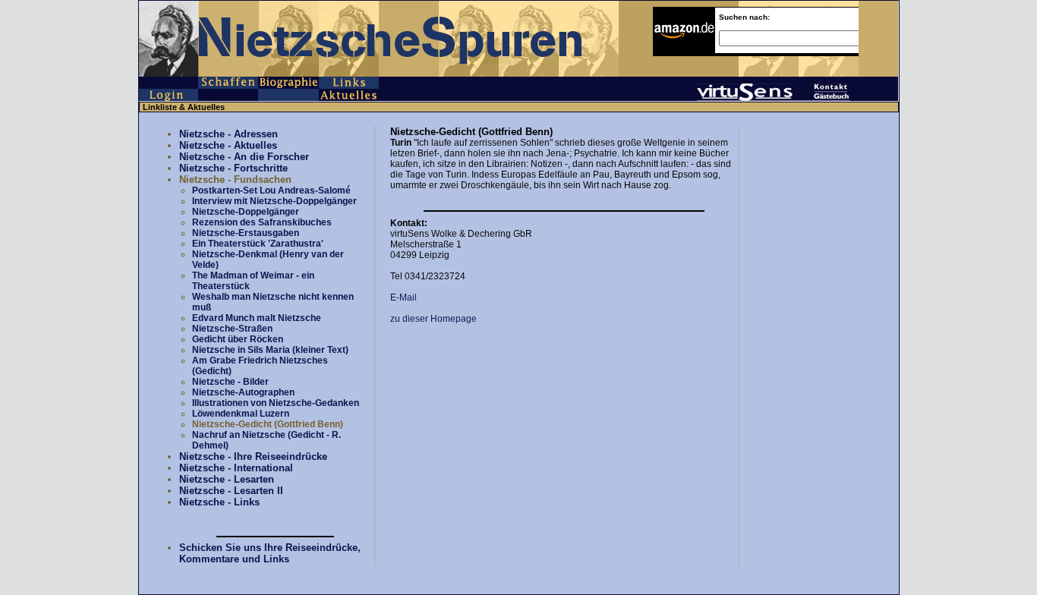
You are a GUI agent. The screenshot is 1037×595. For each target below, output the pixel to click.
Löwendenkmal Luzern (240, 413)
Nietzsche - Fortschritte (233, 168)
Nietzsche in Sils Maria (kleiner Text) (270, 350)
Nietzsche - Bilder (230, 381)
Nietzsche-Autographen (243, 392)
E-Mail (403, 297)
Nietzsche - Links (219, 502)
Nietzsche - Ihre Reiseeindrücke (253, 456)
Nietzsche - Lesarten (226, 479)
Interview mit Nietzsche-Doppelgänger (274, 201)
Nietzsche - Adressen (228, 134)
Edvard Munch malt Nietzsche (256, 318)
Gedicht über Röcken (237, 339)
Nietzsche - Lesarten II (231, 490)
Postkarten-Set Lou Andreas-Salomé (271, 190)
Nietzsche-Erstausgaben (245, 233)
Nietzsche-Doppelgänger (245, 211)
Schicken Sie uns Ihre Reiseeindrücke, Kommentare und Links (270, 553)
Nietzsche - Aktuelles (228, 145)
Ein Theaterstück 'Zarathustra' (257, 243)
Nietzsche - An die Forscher (244, 156)
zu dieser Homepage (433, 318)
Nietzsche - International (236, 468)
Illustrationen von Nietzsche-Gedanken (275, 403)
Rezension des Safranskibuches (262, 222)
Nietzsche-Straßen (232, 328)
